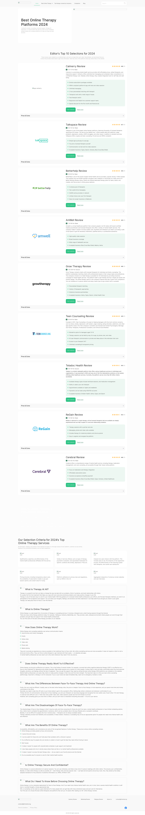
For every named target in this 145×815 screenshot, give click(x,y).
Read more (80, 109)
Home (36, 3)
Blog (84, 3)
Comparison (77, 3)
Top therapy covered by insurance (62, 3)
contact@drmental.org (24, 804)
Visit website (70, 109)
